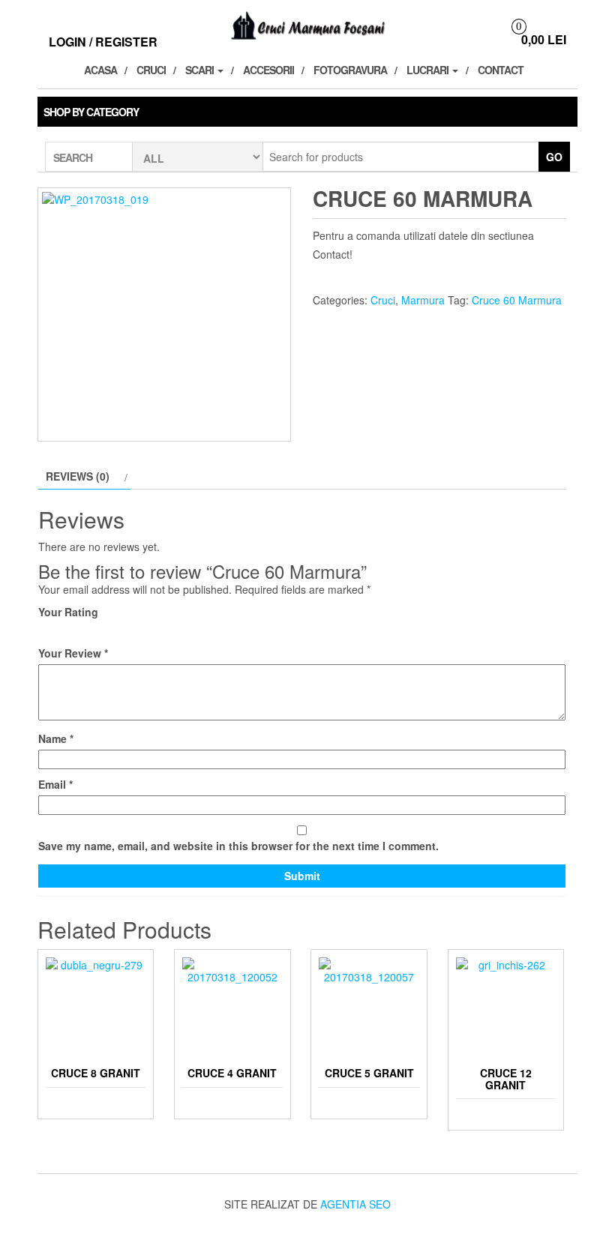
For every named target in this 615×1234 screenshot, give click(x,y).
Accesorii (268, 69)
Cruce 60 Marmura (517, 299)
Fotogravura (350, 69)
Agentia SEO (355, 1204)
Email (55, 784)
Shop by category (91, 111)
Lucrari (428, 69)
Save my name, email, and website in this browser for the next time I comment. (238, 845)
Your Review (73, 652)
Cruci (151, 69)
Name (56, 738)
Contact (501, 69)
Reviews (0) (78, 476)
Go (554, 156)
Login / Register (103, 41)
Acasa (100, 69)
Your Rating (68, 611)
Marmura (423, 299)
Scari (200, 69)
